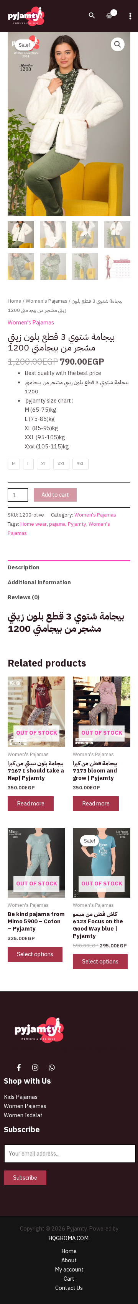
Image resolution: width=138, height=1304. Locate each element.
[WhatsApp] (51, 1067)
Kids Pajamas (21, 1097)
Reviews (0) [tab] (23, 597)
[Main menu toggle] (130, 16)
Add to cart (55, 495)
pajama (57, 524)
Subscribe (25, 1178)
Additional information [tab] (39, 582)
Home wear (33, 524)
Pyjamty (77, 524)
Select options (35, 954)
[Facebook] (18, 1067)
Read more (30, 803)
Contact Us (69, 1288)
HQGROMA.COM (68, 1238)
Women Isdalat (23, 1115)
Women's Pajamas (46, 301)
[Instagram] (35, 1067)
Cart (69, 1279)
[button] (92, 16)
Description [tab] (23, 567)
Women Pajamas (25, 1106)
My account (69, 1269)
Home (14, 301)
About (69, 1260)
